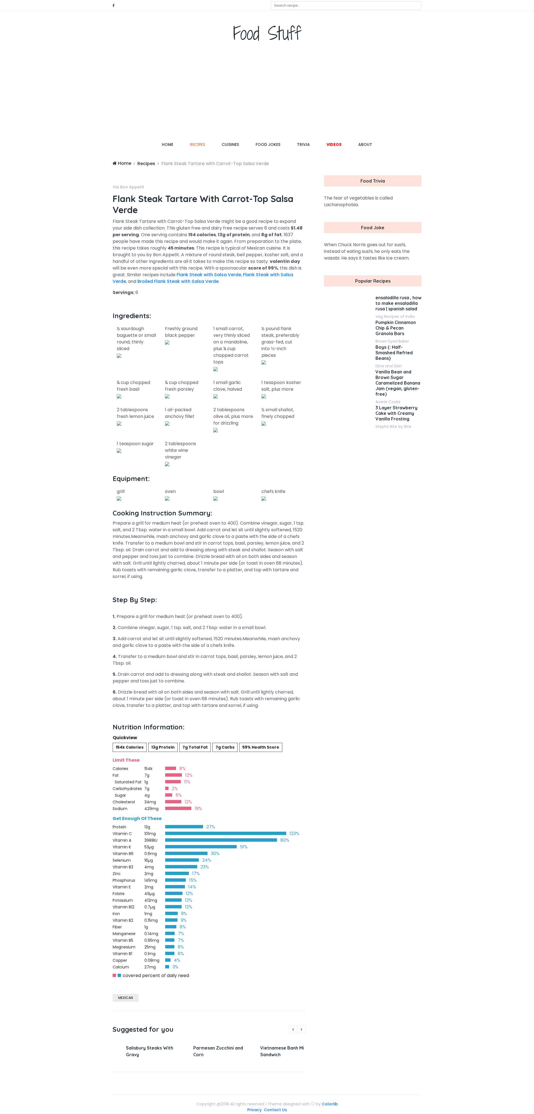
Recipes (197, 144)
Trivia (303, 144)
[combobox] (346, 5)
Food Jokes (268, 144)
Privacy (254, 1110)
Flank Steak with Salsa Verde (209, 274)
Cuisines (230, 144)
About (365, 144)
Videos (334, 144)
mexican (125, 997)
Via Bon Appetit (128, 187)
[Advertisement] (267, 93)
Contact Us (275, 1110)
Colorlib (330, 1104)
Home (172, 144)
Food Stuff (267, 33)
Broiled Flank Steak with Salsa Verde (178, 281)
